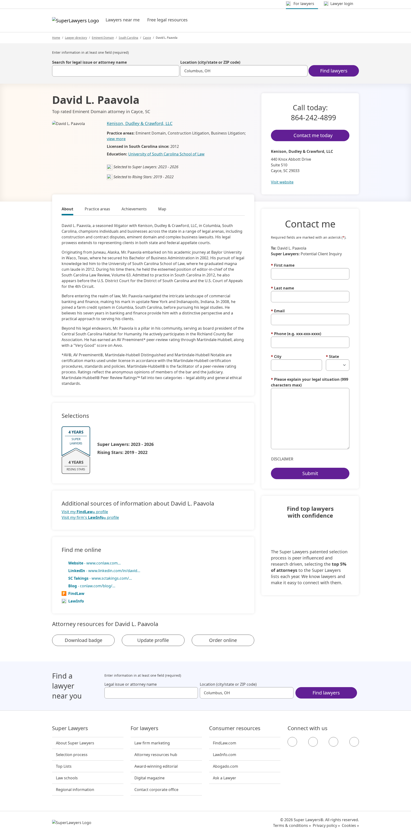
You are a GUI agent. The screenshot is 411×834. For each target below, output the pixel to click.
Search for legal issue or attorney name (89, 62)
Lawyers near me (123, 20)
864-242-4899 (313, 117)
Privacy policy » (326, 825)
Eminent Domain (103, 38)
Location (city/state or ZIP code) (210, 62)
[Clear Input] (173, 71)
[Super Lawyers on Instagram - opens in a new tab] (313, 742)
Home (56, 38)
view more (116, 138)
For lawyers (144, 728)
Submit (310, 473)
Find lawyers (333, 70)
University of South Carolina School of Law (166, 154)
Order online (223, 640)
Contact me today (313, 135)
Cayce (147, 38)
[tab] (67, 209)
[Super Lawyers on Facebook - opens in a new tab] (292, 742)
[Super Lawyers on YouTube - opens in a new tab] (333, 742)
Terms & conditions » (292, 825)
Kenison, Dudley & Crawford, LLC (139, 123)
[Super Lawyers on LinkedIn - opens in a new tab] (354, 742)
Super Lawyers (70, 728)
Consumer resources (234, 728)
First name (282, 265)
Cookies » (350, 825)
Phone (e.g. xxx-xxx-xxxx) (296, 333)
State (332, 356)
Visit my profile (85, 512)
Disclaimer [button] (282, 459)
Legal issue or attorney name (130, 684)
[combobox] (115, 71)
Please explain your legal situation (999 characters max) (309, 382)
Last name (282, 288)
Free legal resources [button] (167, 20)
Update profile (153, 640)
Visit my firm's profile (90, 517)
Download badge (83, 640)
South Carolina (128, 38)
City (276, 356)
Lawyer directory (76, 38)
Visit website (282, 182)
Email (278, 310)
